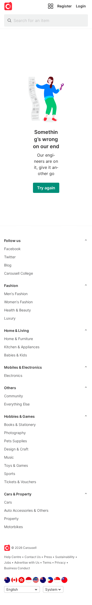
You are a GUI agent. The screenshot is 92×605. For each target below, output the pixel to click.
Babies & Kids (15, 355)
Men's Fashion (16, 294)
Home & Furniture (18, 338)
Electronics (13, 375)
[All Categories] (50, 6)
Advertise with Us (26, 562)
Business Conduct (17, 568)
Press (48, 557)
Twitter (10, 257)
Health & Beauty (17, 310)
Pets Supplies (15, 441)
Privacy (60, 562)
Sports (9, 473)
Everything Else (17, 404)
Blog (8, 265)
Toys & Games (16, 465)
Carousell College (18, 273)
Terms (47, 562)
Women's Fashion (18, 302)
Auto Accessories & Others (26, 510)
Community (13, 396)
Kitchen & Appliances (21, 347)
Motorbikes (13, 527)
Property (11, 518)
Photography (15, 433)
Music (9, 457)
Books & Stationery (20, 424)
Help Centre (12, 557)
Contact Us (33, 557)
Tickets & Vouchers (20, 482)
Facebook (12, 249)
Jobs (7, 562)
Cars (8, 502)
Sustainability (65, 557)
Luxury (10, 318)
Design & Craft (16, 449)
